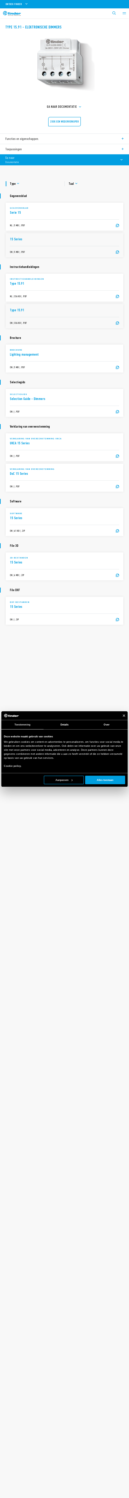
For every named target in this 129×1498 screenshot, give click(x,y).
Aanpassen (62, 780)
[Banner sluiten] (124, 715)
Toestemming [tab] (22, 724)
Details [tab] (64, 724)
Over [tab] (106, 724)
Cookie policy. (13, 765)
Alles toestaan (105, 780)
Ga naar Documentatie (62, 107)
